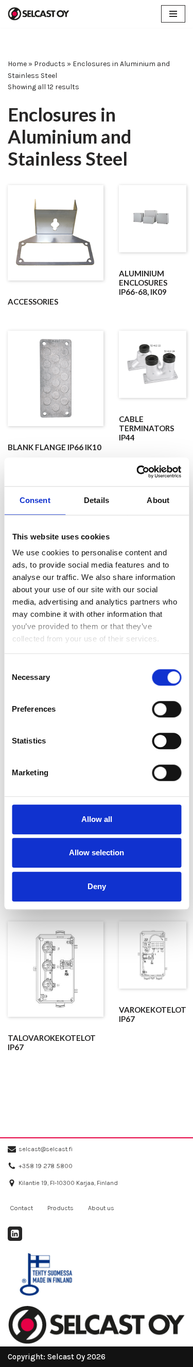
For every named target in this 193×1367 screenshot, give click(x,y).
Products (49, 63)
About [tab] (158, 500)
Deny (96, 886)
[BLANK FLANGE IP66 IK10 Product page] (55, 378)
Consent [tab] (35, 500)
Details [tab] (96, 500)
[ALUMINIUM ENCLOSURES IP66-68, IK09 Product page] (152, 218)
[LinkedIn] (15, 1234)
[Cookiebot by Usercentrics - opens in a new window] (137, 471)
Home (17, 63)
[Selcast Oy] (38, 14)
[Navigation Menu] (173, 14)
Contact (21, 1208)
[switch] (166, 709)
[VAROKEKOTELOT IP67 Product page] (152, 955)
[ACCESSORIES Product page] (55, 232)
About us (101, 1208)
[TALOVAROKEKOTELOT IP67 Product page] (55, 969)
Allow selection (96, 852)
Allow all (96, 819)
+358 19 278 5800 (46, 1166)
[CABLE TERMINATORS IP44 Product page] (152, 364)
